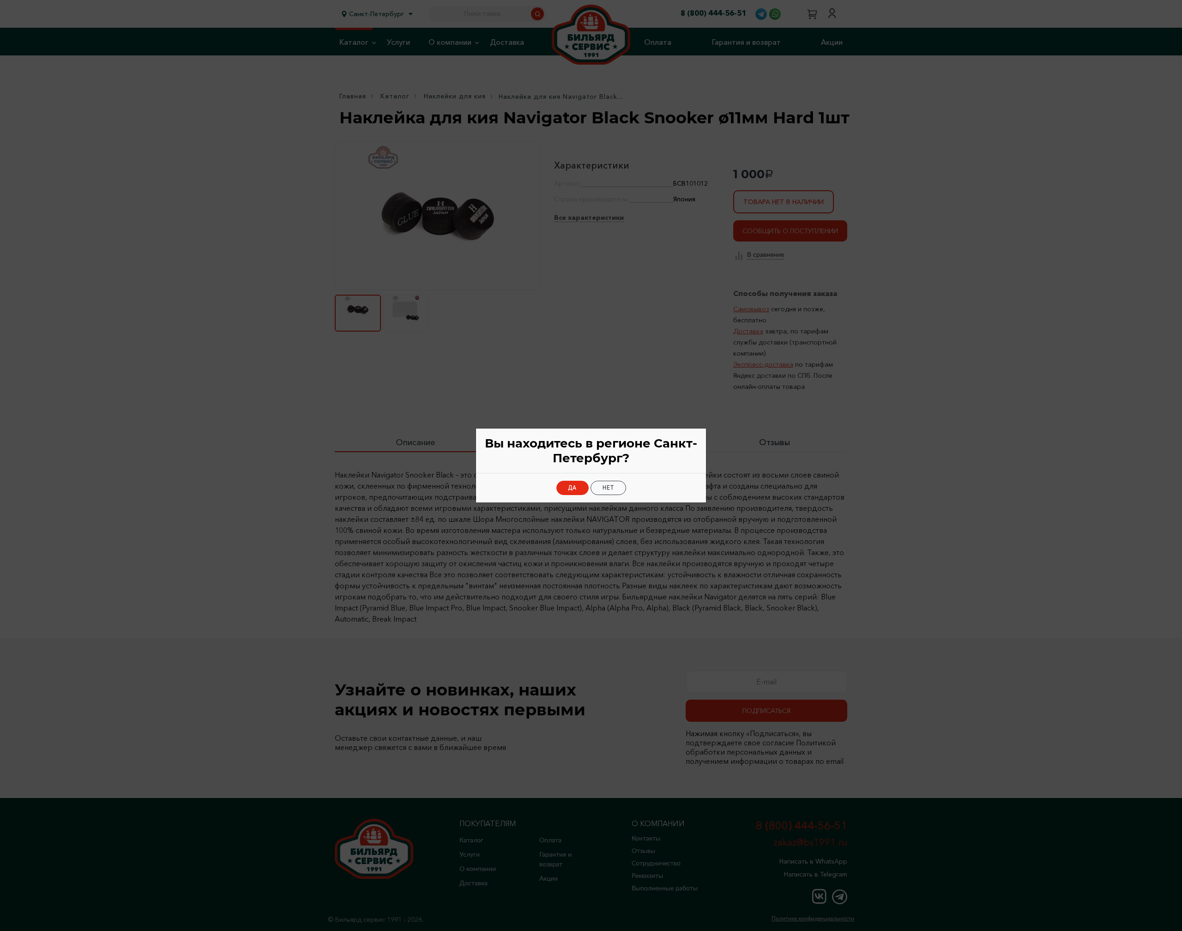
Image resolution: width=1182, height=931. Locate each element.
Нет (608, 487)
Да (572, 487)
